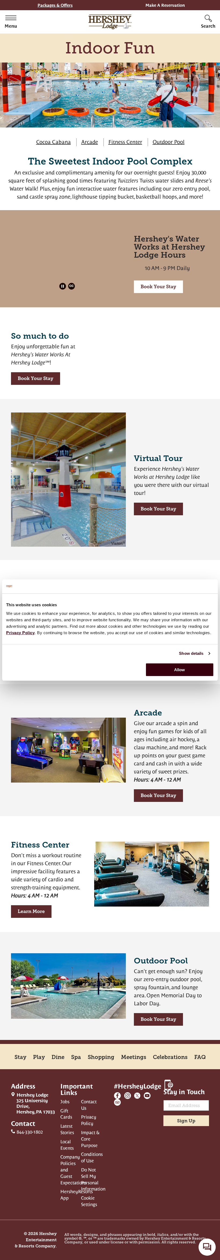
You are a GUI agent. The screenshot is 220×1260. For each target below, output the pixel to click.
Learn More (28, 913)
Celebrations (170, 1057)
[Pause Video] (63, 286)
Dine (58, 1057)
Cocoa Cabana (53, 143)
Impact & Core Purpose (90, 1139)
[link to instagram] (127, 1095)
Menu (11, 26)
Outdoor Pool (169, 143)
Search (208, 26)
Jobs (64, 1101)
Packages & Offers (55, 5)
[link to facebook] (117, 1095)
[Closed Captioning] (72, 286)
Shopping (101, 1057)
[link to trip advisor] (117, 1102)
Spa (76, 1057)
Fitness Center (125, 143)
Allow (179, 669)
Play (39, 1057)
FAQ (200, 1057)
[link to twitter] (137, 1096)
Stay (20, 1057)
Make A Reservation (165, 5)
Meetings (133, 1057)
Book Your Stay (158, 286)
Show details (191, 653)
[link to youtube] (147, 1095)
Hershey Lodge (33, 1103)
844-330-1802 (30, 1132)
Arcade (89, 143)
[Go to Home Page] (110, 22)
